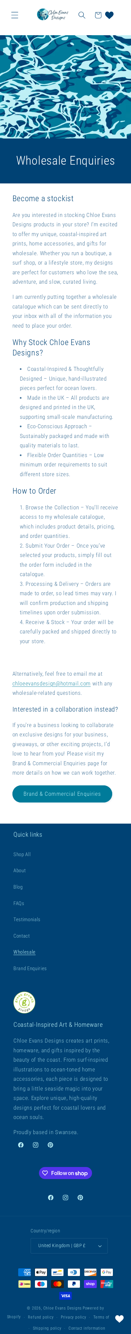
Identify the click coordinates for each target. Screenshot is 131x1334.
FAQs (19, 903)
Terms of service (108, 1317)
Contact (21, 936)
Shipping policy (47, 1328)
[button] (15, 15)
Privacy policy (73, 1317)
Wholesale (24, 952)
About (19, 871)
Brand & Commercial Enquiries (62, 794)
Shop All (22, 854)
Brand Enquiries (30, 968)
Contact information (87, 1328)
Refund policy (40, 1317)
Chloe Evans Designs (62, 1308)
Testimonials (27, 919)
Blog (18, 887)
